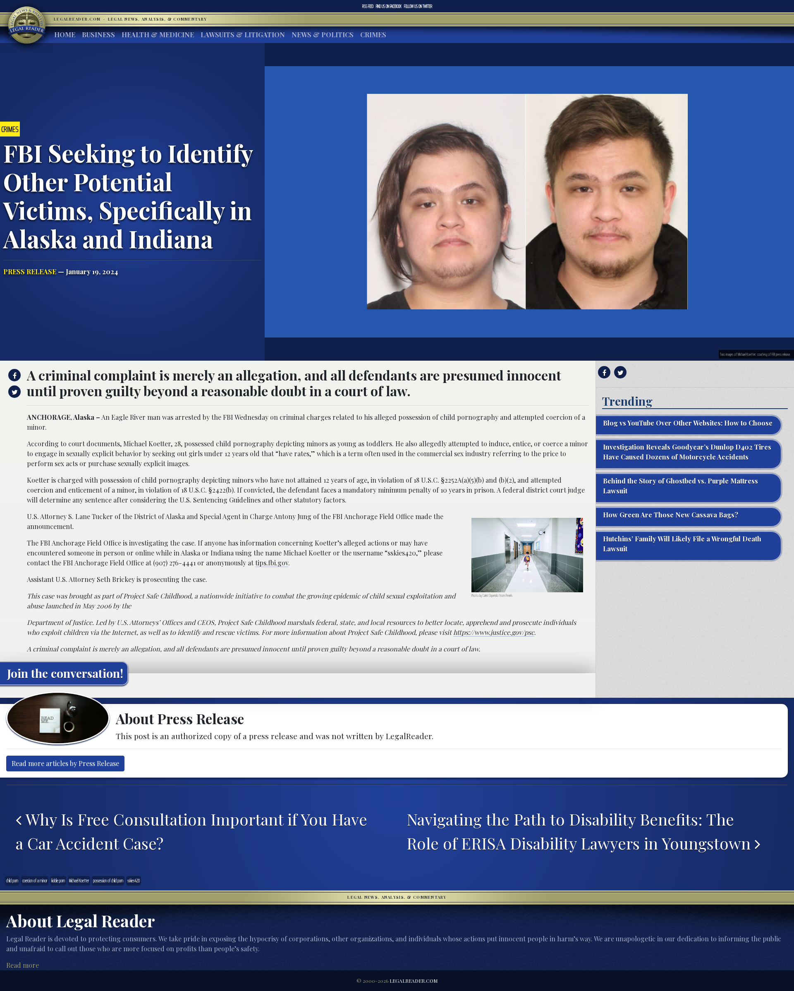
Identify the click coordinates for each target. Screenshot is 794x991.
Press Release (29, 271)
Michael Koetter (79, 880)
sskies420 (133, 880)
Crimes (373, 34)
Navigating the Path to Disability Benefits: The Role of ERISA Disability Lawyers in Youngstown (581, 831)
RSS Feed (367, 6)
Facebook (389, 6)
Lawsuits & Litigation (243, 34)
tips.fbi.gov (271, 562)
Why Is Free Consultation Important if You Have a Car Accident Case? (191, 831)
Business (98, 34)
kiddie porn (58, 880)
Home (64, 34)
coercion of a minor (34, 880)
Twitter (418, 6)
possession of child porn (108, 880)
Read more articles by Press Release (65, 763)
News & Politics (323, 34)
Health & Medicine (158, 34)
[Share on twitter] (13, 391)
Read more (22, 965)
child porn (12, 880)
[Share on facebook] (13, 375)
